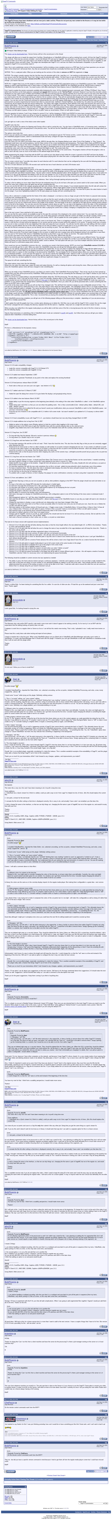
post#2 (71, 313)
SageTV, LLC (86, 1512)
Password (83, 9)
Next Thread (61, 1475)
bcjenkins (9, 1333)
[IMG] (6, 1498)
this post (44, 280)
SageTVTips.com (10, 761)
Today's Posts (84, 13)
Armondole (18, 600)
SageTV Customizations (50, 9)
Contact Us (78, 1512)
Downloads (64, 13)
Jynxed (8, 579)
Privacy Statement (102, 1512)
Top (109, 1512)
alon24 (8, 780)
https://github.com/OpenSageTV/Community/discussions (49, 24)
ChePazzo (10, 1402)
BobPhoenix (10, 46)
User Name (84, 7)
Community (45, 13)
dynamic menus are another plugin (15, 1006)
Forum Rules (14, 13)
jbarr (15, 679)
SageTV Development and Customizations (31, 9)
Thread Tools (81, 40)
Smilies (6, 1497)
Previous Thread (52, 1475)
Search (102, 13)
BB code (7, 1496)
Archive (93, 1512)
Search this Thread (92, 40)
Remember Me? (103, 7)
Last (105, 37)
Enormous (21, 1418)
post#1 (63, 313)
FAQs (30, 13)
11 (100, 37)
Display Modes (103, 40)
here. (29, 25)
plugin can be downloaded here (17, 54)
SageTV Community (13, 9)
